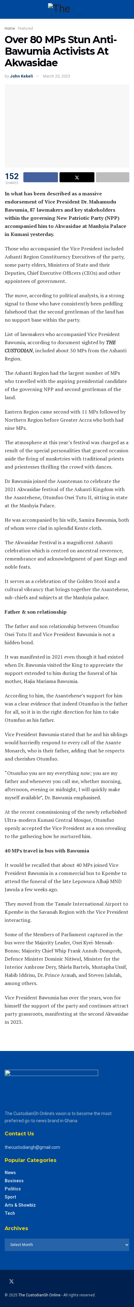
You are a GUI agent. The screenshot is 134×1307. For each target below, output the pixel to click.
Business (14, 1180)
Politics (13, 1188)
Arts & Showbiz (20, 1205)
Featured (25, 28)
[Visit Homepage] (67, 9)
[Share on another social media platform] (112, 177)
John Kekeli (21, 76)
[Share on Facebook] (40, 177)
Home (10, 28)
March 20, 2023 (56, 76)
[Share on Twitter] (77, 177)
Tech (10, 1213)
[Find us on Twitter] (11, 1281)
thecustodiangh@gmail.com (32, 1147)
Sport (10, 1196)
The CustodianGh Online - (40, 1295)
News (10, 1172)
